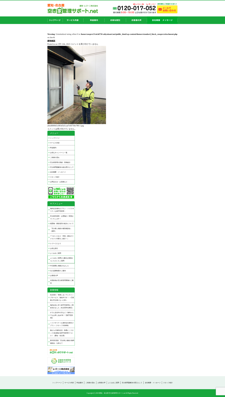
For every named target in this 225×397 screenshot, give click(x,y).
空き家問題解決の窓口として (132, 383)
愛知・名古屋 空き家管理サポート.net (112, 393)
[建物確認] (76, 123)
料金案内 (53, 148)
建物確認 (51, 41)
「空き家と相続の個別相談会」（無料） (61, 230)
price (94, 20)
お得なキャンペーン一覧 (58, 153)
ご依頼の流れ (55, 157)
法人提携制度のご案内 (58, 271)
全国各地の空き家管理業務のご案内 (62, 281)
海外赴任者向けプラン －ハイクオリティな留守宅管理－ (62, 210)
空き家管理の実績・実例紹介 (60, 162)
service (73, 20)
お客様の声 (136, 20)
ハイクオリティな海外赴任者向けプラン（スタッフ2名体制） (62, 324)
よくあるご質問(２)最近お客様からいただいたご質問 (61, 259)
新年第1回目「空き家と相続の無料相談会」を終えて (62, 342)
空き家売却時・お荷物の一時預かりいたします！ (62, 217)
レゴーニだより (55, 243)
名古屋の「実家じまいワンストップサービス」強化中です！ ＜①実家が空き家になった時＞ (62, 297)
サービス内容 (55, 143)
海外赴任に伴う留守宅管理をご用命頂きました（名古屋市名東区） (62, 306)
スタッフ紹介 (55, 177)
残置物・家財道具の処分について (62, 223)
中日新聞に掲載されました (59, 266)
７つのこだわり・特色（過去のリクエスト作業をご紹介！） (62, 237)
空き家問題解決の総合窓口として (62, 167)
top (55, 20)
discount (115, 20)
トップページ (55, 138)
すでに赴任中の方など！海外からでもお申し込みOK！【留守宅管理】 (62, 315)
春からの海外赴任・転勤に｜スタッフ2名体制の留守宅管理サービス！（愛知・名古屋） (62, 333)
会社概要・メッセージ (58, 172)
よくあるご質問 (55, 253)
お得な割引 (54, 248)
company (162, 20)
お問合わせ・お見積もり (58, 182)
